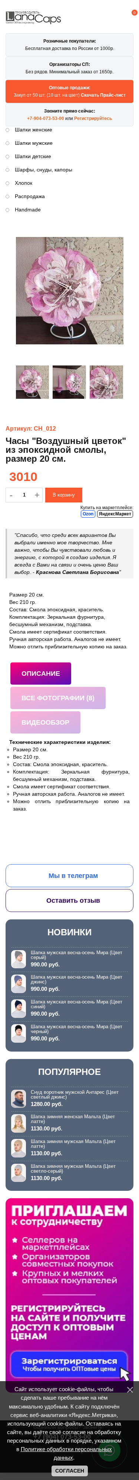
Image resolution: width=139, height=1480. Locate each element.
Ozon (88, 514)
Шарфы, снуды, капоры (43, 170)
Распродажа (30, 196)
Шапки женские (33, 130)
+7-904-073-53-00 (45, 118)
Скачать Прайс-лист (103, 95)
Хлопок (23, 183)
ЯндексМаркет (115, 514)
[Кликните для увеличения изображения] (69, 291)
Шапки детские (33, 156)
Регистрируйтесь (93, 118)
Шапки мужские (34, 143)
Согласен (69, 1471)
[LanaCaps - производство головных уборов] (33, 20)
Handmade (28, 210)
